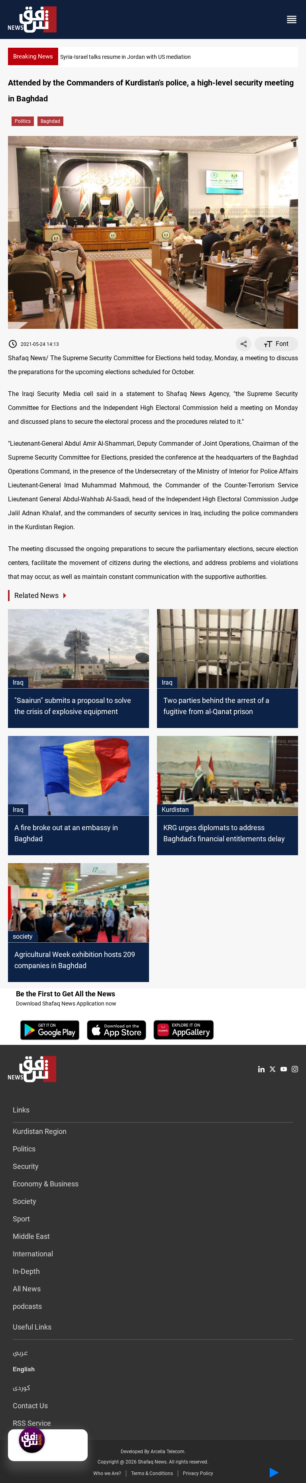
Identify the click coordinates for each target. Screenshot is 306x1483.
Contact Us (30, 1405)
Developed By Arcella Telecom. (153, 1451)
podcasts (27, 1306)
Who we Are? (107, 1473)
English (24, 1371)
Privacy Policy (198, 1473)
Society (24, 1201)
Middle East (31, 1236)
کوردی (21, 1388)
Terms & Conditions (152, 1473)
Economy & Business (45, 1184)
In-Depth (26, 1271)
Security (26, 1166)
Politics (23, 121)
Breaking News (33, 56)
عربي (20, 1353)
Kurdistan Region (40, 1131)
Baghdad (50, 121)
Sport (21, 1219)
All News (27, 1289)
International (33, 1254)
